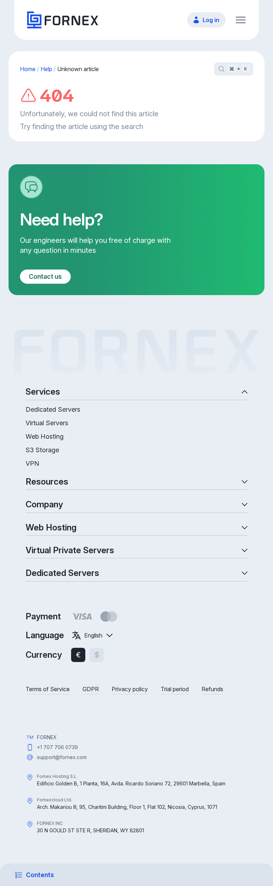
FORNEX (47, 737)
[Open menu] (240, 20)
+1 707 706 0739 (57, 747)
